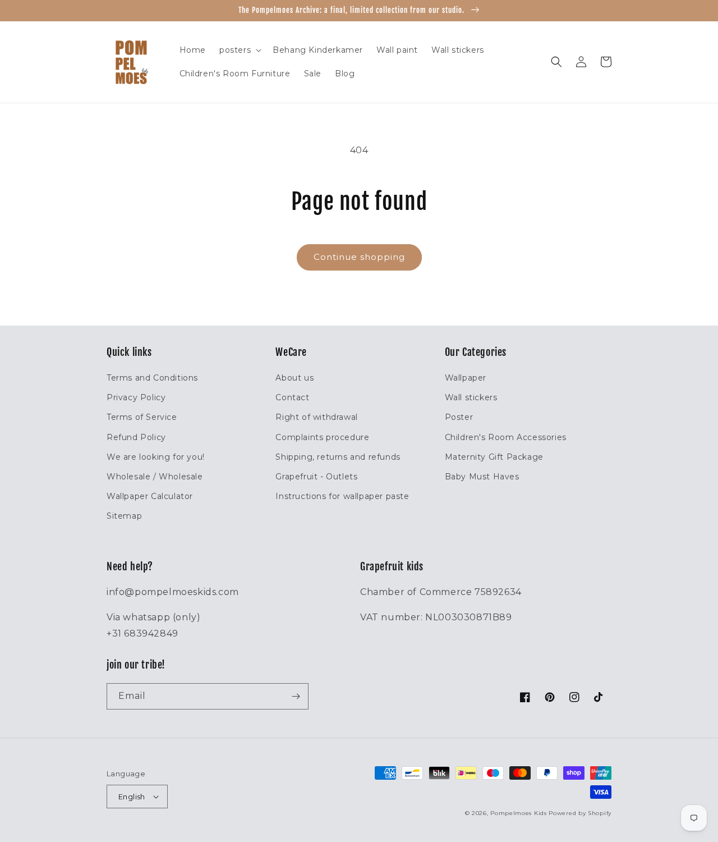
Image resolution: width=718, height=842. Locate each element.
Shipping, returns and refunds (337, 457)
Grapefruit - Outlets (316, 477)
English (131, 796)
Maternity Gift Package (494, 457)
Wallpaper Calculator (150, 496)
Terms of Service (142, 417)
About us (294, 378)
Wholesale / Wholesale (155, 477)
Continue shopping (359, 256)
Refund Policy (136, 437)
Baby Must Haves (482, 477)
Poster (459, 417)
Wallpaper (465, 378)
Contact (292, 397)
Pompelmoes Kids (518, 813)
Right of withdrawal (316, 417)
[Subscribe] (295, 696)
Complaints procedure (322, 437)
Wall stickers (471, 397)
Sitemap (124, 516)
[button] (239, 50)
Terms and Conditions (152, 378)
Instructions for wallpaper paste (342, 496)
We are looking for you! (156, 457)
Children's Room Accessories (506, 437)
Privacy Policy (136, 397)
